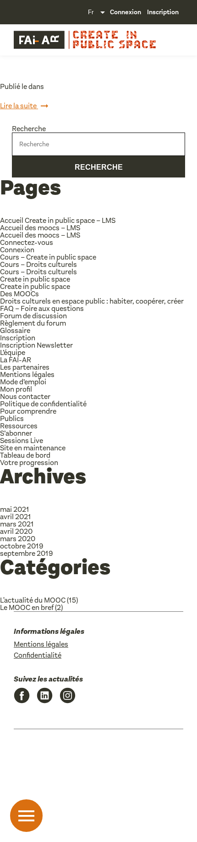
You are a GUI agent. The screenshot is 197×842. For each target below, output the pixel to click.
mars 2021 (17, 524)
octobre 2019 (21, 546)
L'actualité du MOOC (33, 600)
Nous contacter (25, 396)
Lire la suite (19, 106)
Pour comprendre (28, 411)
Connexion (125, 12)
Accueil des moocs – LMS (40, 228)
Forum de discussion (33, 316)
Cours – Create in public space (48, 257)
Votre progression (29, 462)
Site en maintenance (33, 448)
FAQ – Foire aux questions (42, 308)
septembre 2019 (26, 553)
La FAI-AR (15, 360)
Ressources (19, 426)
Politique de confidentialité (43, 404)
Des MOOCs (19, 294)
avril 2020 (16, 531)
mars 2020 (17, 538)
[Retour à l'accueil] (39, 40)
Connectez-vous (26, 242)
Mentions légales (27, 374)
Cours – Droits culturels (38, 264)
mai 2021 (14, 509)
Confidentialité (37, 655)
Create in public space (35, 279)
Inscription (163, 12)
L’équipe (12, 352)
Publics (12, 418)
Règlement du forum (33, 323)
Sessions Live (21, 440)
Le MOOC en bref (27, 607)
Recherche (29, 128)
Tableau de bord (25, 455)
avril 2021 (15, 516)
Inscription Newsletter (36, 345)
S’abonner (16, 433)
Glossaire (15, 330)
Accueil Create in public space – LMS (57, 220)
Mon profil (16, 389)
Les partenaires (24, 367)
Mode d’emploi (23, 382)
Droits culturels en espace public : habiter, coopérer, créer (92, 301)
